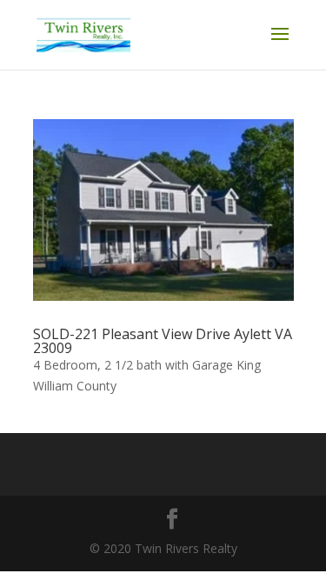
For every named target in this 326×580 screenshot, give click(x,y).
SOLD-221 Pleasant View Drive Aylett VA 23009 (162, 340)
